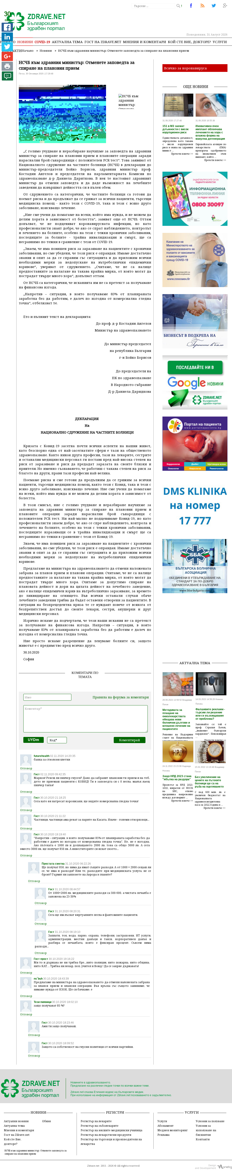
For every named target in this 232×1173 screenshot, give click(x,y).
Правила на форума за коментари (121, 697)
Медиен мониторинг (172, 1130)
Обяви (46, 1121)
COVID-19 (42, 41)
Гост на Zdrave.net (16, 1134)
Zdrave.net (93, 1165)
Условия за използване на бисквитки (206, 1130)
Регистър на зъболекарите (99, 1125)
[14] (7, 79)
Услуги (220, 41)
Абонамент (165, 1125)
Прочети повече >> (182, 153)
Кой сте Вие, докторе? (189, 41)
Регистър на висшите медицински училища (111, 1130)
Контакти (203, 1139)
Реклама (163, 1134)
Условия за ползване (210, 1121)
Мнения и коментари (144, 41)
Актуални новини (16, 1121)
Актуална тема (67, 41)
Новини (25, 41)
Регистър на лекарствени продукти (106, 1134)
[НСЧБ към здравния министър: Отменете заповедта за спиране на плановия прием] (33, 22)
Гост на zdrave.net (103, 41)
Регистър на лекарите (96, 1121)
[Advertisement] (197, 628)
